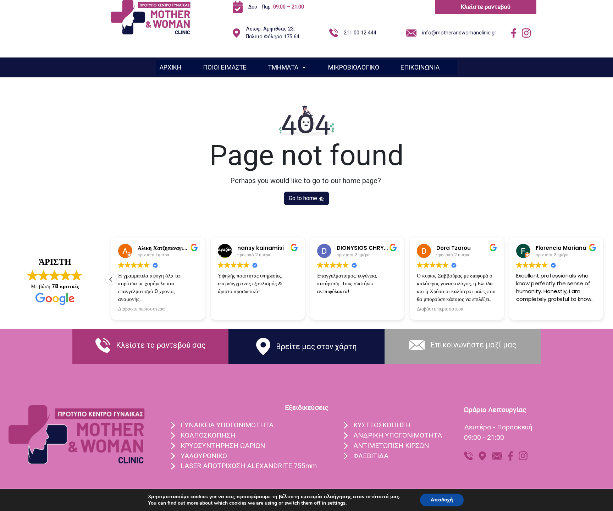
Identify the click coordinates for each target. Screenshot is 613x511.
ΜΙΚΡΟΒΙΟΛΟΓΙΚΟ (353, 67)
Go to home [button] (304, 198)
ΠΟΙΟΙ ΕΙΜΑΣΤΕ (225, 67)
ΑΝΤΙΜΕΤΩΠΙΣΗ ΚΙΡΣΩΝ (391, 445)
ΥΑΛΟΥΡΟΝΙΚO (204, 456)
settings (336, 503)
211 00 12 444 (360, 33)
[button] (111, 279)
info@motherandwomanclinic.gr (459, 33)
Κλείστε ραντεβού (485, 6)
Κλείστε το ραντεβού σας (160, 345)
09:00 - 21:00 (484, 437)
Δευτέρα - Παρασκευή (498, 427)
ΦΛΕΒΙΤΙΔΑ (370, 456)
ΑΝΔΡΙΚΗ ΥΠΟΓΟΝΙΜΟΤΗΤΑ (397, 435)
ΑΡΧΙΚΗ (171, 67)
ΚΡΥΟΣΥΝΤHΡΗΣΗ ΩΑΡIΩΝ (223, 445)
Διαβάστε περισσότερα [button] (141, 309)
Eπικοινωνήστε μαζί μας (473, 344)
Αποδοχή (442, 499)
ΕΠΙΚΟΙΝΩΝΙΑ (420, 67)
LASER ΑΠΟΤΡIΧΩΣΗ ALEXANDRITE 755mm (249, 466)
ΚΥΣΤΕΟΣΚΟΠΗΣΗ (381, 425)
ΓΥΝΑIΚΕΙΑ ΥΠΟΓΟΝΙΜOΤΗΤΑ (227, 425)
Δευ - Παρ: (276, 7)
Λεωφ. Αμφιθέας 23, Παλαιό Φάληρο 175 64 (272, 33)
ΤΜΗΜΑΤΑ (283, 67)
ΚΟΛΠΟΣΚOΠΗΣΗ (208, 435)
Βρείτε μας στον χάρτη (316, 346)
